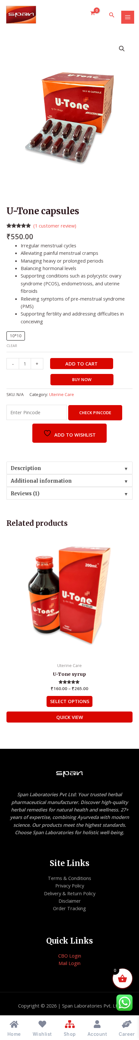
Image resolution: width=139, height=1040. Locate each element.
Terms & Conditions (69, 878)
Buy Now (81, 379)
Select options (69, 701)
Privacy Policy (69, 885)
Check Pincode (95, 412)
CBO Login (69, 955)
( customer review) (54, 225)
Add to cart (81, 363)
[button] (122, 49)
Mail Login (69, 963)
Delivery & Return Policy (69, 893)
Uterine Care (61, 394)
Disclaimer (70, 901)
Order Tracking (69, 908)
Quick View (69, 717)
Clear (11, 345)
